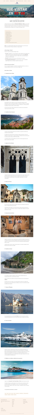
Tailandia (13, 401)
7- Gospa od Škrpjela (8, 40)
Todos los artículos (3, 409)
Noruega (13, 403)
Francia (13, 404)
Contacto (24, 403)
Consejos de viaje (25, 401)
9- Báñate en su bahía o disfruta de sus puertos (11, 42)
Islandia (13, 402)
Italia (12, 405)
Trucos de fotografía (25, 402)
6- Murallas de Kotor (8, 39)
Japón (12, 406)
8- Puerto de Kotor (8, 41)
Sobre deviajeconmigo (3, 410)
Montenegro (20, 22)
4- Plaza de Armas (8, 37)
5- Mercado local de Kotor (9, 38)
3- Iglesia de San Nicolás (8, 36)
